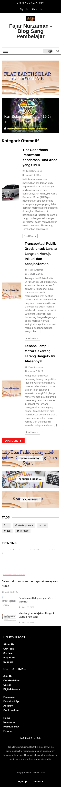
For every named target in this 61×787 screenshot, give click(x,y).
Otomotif (8, 198)
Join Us (7, 676)
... (7, 525)
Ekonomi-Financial (30, 479)
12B (9, 531)
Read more (29, 236)
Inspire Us (9, 657)
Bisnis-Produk (30, 458)
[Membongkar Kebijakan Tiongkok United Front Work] (9, 617)
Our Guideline (11, 680)
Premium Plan (11, 726)
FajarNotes (30, 500)
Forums (7, 731)
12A (44, 525)
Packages (9, 697)
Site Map (8, 653)
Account (8, 705)
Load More (11, 440)
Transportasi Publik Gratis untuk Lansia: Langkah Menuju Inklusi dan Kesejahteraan (41, 254)
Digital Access (11, 689)
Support (8, 661)
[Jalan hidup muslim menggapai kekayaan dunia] (30, 563)
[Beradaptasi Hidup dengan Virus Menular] (9, 601)
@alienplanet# (25, 525)
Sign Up (23, 9)
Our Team (8, 648)
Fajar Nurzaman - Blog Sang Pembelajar (30, 31)
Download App (11, 701)
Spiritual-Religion (14, 574)
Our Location (11, 710)
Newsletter (9, 722)
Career (7, 684)
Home (6, 717)
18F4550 (24, 531)
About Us (37, 9)
